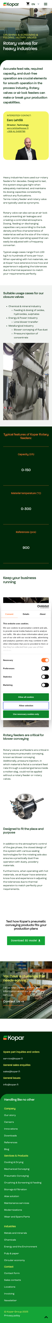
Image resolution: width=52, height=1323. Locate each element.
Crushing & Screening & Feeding (22, 1183)
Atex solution (11, 1196)
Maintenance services (16, 1203)
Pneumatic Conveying (16, 1176)
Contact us (11, 1001)
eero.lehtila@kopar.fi (18, 128)
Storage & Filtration (15, 1189)
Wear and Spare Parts (17, 1217)
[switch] (45, 668)
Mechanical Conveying (16, 1169)
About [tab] (43, 614)
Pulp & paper (11, 1253)
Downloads (10, 1136)
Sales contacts (12, 1280)
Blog (6, 1149)
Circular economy (14, 1260)
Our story (10, 1115)
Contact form (12, 1273)
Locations (9, 1287)
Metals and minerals (15, 1233)
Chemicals (10, 1240)
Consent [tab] (9, 614)
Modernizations (13, 1210)
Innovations (11, 1129)
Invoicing (9, 1294)
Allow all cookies (26, 697)
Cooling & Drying (13, 1162)
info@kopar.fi (10, 1085)
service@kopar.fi (13, 1058)
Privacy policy (12, 1315)
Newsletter (10, 1300)
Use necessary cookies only (26, 714)
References (10, 1142)
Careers (9, 1122)
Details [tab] (26, 614)
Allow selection (26, 705)
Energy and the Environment (20, 1247)
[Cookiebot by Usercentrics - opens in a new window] (37, 606)
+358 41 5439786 (16, 131)
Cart (27, 3)
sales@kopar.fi (11, 1071)
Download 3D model (24, 940)
